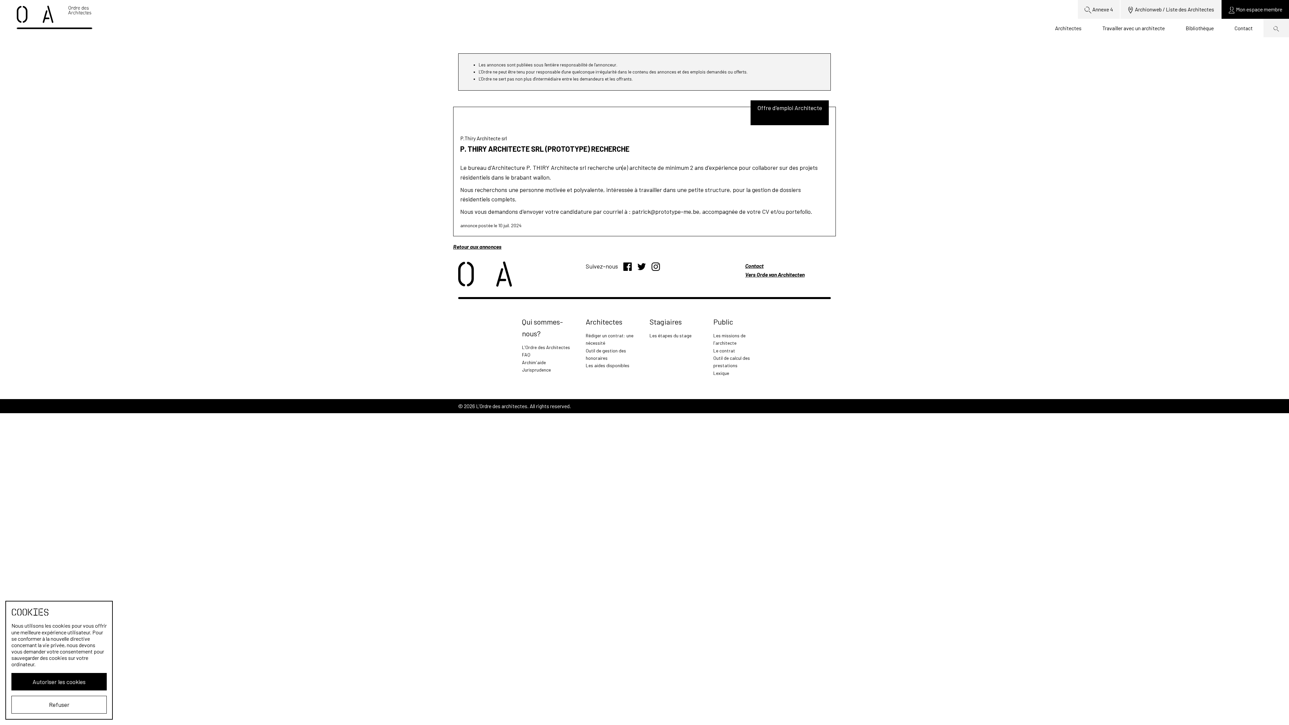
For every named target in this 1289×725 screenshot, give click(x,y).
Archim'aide (534, 362)
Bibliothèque (1200, 28)
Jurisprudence (536, 370)
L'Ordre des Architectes (546, 347)
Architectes (1068, 28)
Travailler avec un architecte (1133, 28)
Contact (1244, 28)
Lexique (721, 373)
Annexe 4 (1102, 9)
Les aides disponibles (607, 365)
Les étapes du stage (670, 335)
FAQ (526, 354)
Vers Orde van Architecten (775, 274)
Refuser (59, 704)
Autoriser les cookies (59, 681)
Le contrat (724, 350)
